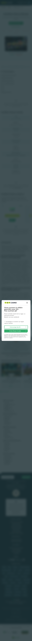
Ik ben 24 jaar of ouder (15, 331)
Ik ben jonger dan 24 (15, 327)
